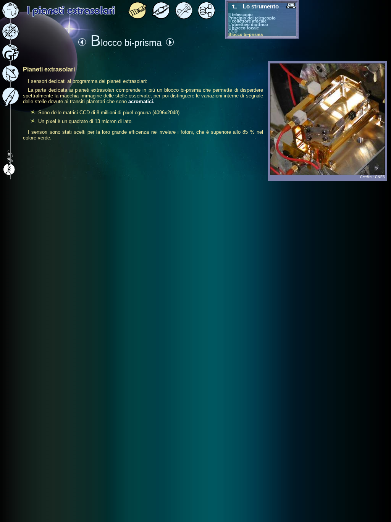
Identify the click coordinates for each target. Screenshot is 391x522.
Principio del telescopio (252, 18)
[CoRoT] (137, 17)
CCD (233, 31)
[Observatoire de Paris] (9, 178)
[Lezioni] (161, 17)
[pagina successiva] (170, 44)
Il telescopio (240, 14)
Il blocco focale (243, 28)
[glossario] (10, 59)
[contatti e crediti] (10, 80)
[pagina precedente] (82, 44)
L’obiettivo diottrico (248, 24)
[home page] (10, 17)
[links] (10, 104)
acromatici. (141, 101)
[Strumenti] (183, 17)
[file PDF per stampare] (291, 7)
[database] (206, 17)
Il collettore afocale (247, 21)
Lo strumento (261, 6)
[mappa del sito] (10, 38)
